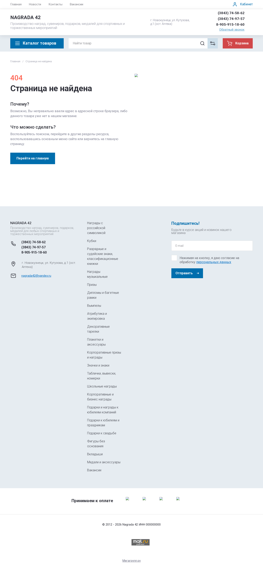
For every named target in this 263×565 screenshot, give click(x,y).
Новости (35, 4)
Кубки (91, 241)
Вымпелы (94, 306)
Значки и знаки (98, 365)
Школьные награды (102, 386)
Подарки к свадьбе (101, 433)
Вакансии (76, 4)
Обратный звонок (232, 29)
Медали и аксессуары (103, 462)
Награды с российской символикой (96, 228)
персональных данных (213, 262)
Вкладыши (95, 454)
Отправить (184, 273)
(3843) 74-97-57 (231, 19)
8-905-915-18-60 (230, 24)
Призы (92, 285)
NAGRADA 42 (25, 17)
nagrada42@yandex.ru (36, 276)
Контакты (55, 4)
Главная (16, 4)
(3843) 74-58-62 (231, 13)
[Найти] (202, 43)
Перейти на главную (32, 158)
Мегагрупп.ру (131, 560)
